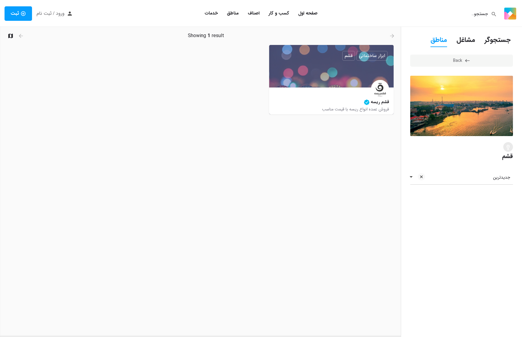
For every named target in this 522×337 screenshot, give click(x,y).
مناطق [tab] (438, 40)
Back (457, 60)
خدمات (211, 13)
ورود (60, 13)
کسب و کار (279, 13)
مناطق (233, 13)
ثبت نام (44, 13)
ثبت (15, 13)
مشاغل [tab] (465, 40)
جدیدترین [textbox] (501, 177)
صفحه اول (307, 13)
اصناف (253, 13)
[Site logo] (509, 13)
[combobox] (461, 177)
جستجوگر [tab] (498, 40)
